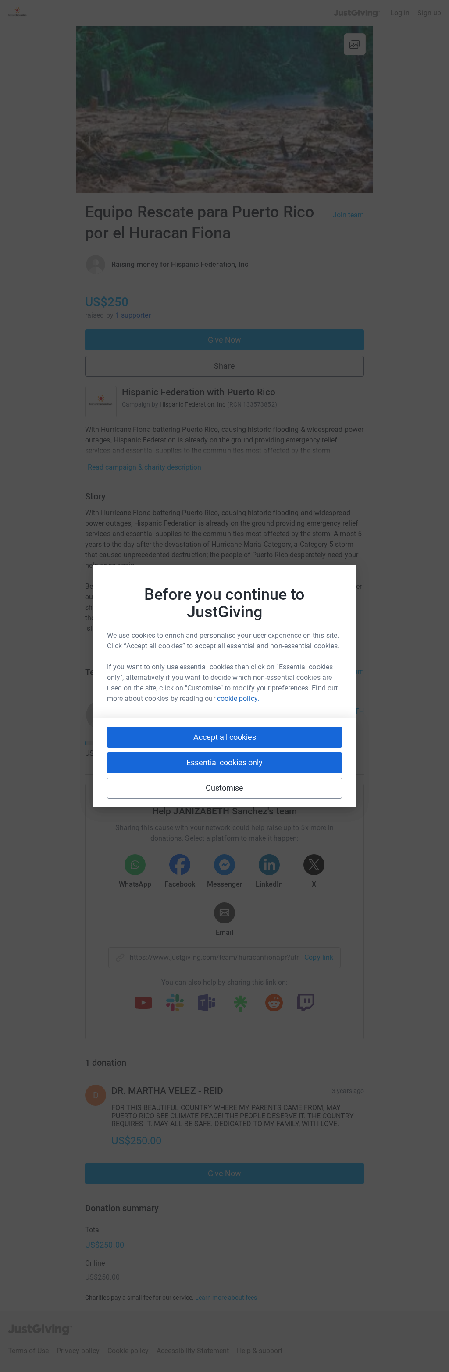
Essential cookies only (224, 762)
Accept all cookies (224, 737)
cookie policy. (238, 698)
